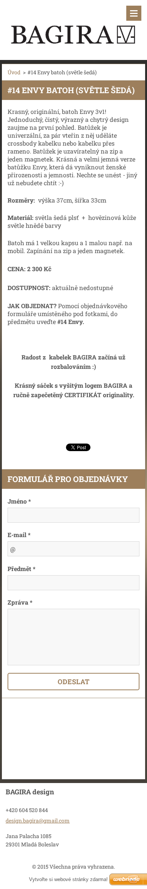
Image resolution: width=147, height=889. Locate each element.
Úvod (14, 72)
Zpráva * (20, 602)
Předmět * (21, 569)
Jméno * (19, 501)
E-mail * (19, 535)
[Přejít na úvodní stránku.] (73, 25)
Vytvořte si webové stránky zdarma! (68, 879)
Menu (133, 13)
